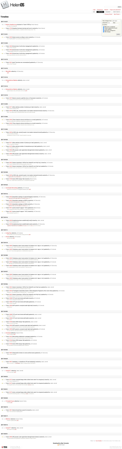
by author (105, 24)
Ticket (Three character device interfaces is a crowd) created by (25, 123)
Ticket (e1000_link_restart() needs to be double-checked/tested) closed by (28, 110)
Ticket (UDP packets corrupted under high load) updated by (24, 325)
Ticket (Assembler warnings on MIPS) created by (21, 200)
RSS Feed (61, 445)
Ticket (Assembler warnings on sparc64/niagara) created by (24, 196)
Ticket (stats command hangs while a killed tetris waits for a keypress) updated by (30, 383)
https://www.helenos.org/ (115, 447)
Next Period (116, 14)
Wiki (94, 11)
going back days (109, 22)
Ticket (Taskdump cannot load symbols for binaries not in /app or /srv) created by (29, 278)
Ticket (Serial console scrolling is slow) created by (21, 37)
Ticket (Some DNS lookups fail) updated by (20, 321)
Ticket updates (108, 29)
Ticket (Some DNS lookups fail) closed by (20, 179)
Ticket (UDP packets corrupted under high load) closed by (23, 305)
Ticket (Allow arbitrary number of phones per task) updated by (25, 142)
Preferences (100, 9)
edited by (13, 71)
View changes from (107, 20)
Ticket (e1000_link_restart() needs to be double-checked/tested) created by (29, 175)
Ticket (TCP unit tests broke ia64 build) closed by (21, 298)
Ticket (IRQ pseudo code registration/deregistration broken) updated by (27, 150)
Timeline (100, 11)
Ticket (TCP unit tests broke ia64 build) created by (22, 318)
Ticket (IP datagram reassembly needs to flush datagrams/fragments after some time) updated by (33, 290)
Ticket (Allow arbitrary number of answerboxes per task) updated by (26, 146)
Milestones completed (109, 26)
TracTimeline (99, 440)
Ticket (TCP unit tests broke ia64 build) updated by (22, 302)
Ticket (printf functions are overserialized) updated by (23, 62)
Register (106, 9)
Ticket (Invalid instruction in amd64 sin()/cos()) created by (24, 224)
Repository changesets (109, 30)
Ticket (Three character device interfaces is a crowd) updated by (25, 119)
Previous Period (108, 14)
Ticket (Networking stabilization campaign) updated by (22, 336)
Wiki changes (107, 31)
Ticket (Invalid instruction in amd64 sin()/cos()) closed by (23, 220)
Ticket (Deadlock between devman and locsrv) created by (24, 28)
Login (94, 9)
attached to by (20, 24)
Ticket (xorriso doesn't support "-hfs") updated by (21, 207)
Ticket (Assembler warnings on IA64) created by (21, 204)
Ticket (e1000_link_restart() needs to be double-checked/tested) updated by (29, 132)
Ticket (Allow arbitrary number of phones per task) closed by (24, 107)
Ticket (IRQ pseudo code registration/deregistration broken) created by (27, 437)
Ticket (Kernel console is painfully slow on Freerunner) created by (25, 98)
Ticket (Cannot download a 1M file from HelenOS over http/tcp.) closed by (27, 162)
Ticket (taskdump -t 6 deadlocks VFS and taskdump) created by (25, 361)
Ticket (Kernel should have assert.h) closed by (21, 410)
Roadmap (108, 11)
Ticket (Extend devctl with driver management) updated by (24, 46)
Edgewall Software (16, 447)
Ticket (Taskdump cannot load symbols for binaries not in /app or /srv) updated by (30, 245)
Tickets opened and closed (110, 28)
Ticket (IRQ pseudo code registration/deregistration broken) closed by (27, 153)
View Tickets (116, 11)
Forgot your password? (115, 9)
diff (8, 72)
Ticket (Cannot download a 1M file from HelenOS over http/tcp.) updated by (28, 166)
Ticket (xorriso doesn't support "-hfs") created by (21, 211)
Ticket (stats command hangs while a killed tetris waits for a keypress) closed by (29, 379)
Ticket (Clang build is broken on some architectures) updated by (25, 352)
